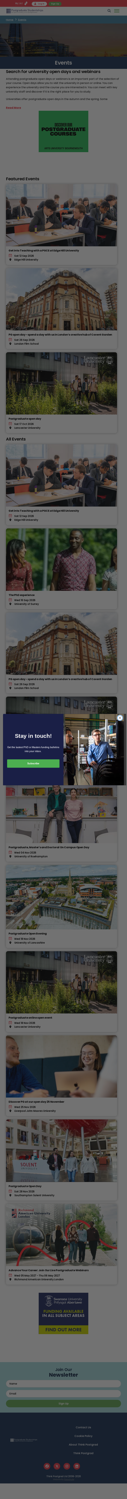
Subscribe (33, 763)
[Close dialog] (120, 718)
